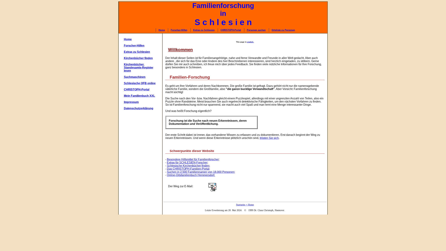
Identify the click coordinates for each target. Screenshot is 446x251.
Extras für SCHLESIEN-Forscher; (187, 162)
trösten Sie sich (269, 137)
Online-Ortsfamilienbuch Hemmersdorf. (191, 175)
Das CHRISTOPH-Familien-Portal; (188, 168)
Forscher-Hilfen (179, 30)
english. (250, 42)
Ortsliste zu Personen (283, 30)
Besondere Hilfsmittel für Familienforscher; (193, 159)
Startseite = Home (245, 204)
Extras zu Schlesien (204, 30)
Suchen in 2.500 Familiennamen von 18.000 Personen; (201, 171)
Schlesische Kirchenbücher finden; (188, 165)
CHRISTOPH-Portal (231, 30)
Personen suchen (256, 30)
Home (162, 30)
